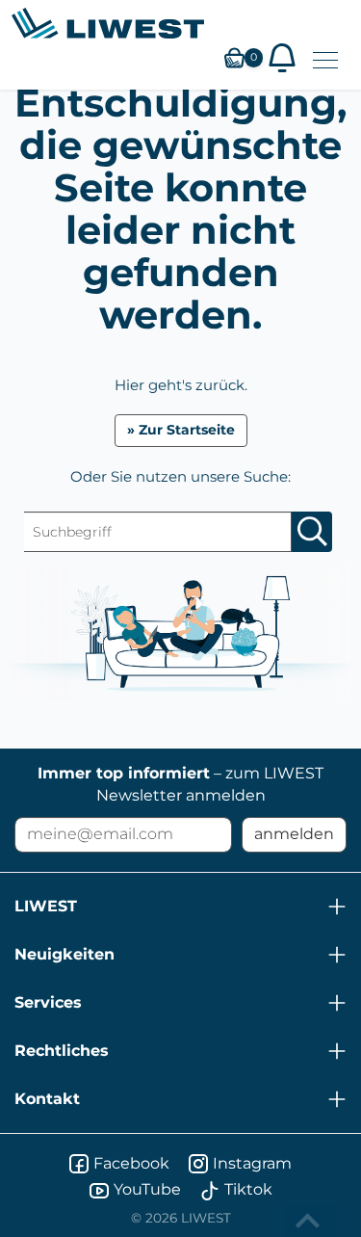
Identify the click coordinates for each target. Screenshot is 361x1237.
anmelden (294, 834)
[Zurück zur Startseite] (108, 23)
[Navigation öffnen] (325, 60)
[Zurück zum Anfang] (310, 1220)
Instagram (252, 1163)
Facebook (131, 1163)
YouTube (147, 1189)
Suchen (312, 532)
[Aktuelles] (282, 58)
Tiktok (248, 1189)
